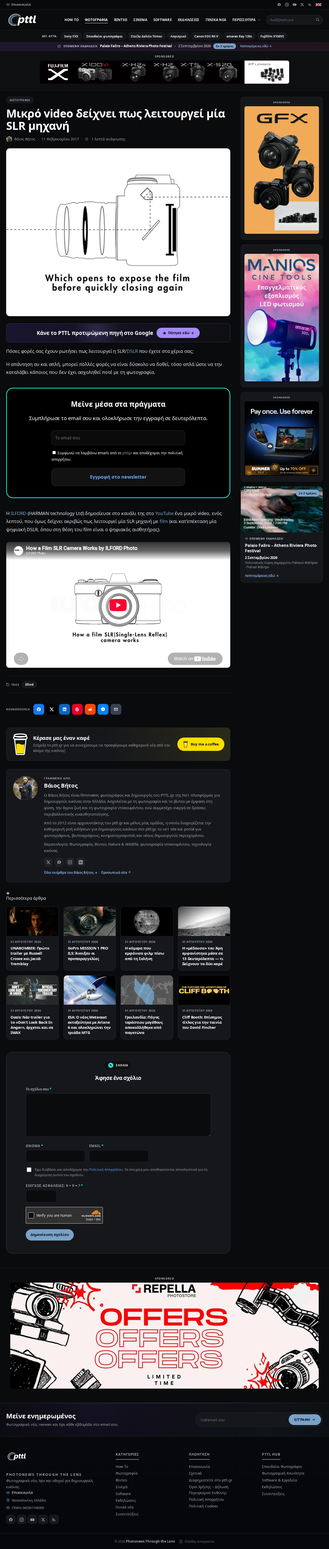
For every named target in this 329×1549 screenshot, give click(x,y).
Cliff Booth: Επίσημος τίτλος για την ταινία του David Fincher (202, 1022)
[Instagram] (286, 4)
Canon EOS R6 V (206, 36)
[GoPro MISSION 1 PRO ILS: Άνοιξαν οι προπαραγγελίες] (90, 921)
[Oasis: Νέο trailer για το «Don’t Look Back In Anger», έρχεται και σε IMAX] (32, 990)
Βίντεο (120, 19)
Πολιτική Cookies (203, 1506)
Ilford (29, 684)
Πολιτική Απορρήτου (106, 1169)
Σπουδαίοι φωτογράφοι (104, 36)
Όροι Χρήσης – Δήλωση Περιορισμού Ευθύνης (209, 1489)
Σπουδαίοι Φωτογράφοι (282, 1466)
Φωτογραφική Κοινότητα (283, 1473)
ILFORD (19, 513)
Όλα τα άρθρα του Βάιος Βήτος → (70, 872)
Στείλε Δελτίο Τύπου (146, 36)
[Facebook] (279, 4)
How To (72, 19)
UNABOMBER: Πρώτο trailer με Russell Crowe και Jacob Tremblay (30, 955)
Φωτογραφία (96, 19)
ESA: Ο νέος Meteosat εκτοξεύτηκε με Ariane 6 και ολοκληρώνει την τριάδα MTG (89, 1024)
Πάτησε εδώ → (181, 333)
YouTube (164, 513)
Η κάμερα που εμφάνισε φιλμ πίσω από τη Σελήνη (144, 953)
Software (162, 19)
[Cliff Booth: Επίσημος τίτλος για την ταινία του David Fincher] (204, 990)
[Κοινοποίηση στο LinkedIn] (64, 709)
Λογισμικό (178, 36)
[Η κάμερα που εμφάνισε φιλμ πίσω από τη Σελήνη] (147, 921)
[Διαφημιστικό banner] (164, 72)
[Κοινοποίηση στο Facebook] (38, 709)
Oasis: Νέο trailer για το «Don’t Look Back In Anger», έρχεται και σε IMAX (32, 1024)
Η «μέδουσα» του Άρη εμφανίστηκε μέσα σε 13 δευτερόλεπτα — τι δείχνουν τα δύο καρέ (202, 955)
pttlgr (127, 452)
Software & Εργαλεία (279, 1480)
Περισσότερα (243, 19)
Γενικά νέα (216, 19)
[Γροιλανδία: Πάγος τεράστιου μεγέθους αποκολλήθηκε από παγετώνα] (147, 990)
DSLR (132, 351)
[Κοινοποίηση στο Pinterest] (77, 709)
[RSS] (310, 4)
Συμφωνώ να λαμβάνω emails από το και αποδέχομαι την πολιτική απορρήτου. (117, 456)
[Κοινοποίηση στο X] (51, 709)
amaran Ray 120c (239, 36)
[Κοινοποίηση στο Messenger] (103, 709)
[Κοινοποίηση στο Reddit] (90, 709)
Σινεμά (140, 19)
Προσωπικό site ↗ (116, 872)
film (164, 521)
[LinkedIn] (80, 862)
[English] (318, 4)
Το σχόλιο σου (38, 1089)
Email (96, 1146)
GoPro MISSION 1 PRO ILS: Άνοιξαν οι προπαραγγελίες (88, 953)
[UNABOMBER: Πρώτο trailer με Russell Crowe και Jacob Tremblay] (32, 921)
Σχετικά (195, 1473)
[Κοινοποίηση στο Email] (116, 709)
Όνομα (34, 1146)
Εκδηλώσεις (188, 19)
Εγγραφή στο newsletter (118, 477)
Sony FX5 (71, 36)
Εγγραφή (302, 1419)
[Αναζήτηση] (318, 20)
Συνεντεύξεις (127, 1514)
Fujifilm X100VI (272, 36)
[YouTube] (294, 4)
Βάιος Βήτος (24, 139)
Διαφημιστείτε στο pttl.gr (210, 1480)
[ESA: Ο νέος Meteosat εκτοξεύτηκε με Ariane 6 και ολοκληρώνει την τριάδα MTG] (90, 990)
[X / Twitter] (48, 862)
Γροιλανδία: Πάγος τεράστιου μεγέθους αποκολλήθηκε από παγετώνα (144, 1024)
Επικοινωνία (22, 1492)
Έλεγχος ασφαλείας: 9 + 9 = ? (54, 1185)
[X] (302, 4)
